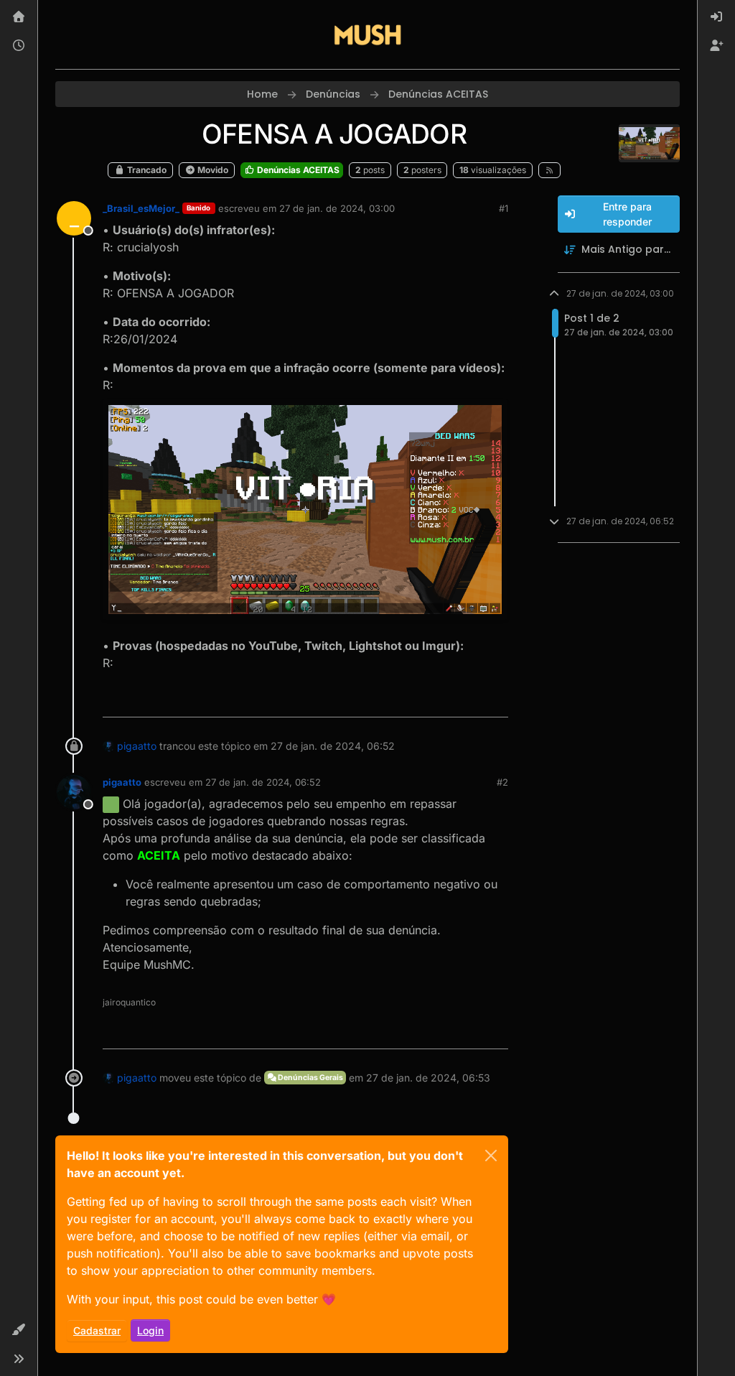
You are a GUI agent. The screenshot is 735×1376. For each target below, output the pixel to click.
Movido (211, 169)
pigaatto (136, 746)
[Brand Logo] (367, 34)
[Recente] (19, 45)
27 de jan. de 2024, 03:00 (337, 208)
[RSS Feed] (549, 170)
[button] (19, 1330)
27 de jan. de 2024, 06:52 (263, 782)
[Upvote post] (447, 700)
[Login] (716, 17)
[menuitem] (716, 17)
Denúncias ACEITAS (297, 169)
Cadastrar (97, 1330)
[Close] (491, 1155)
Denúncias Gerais (309, 1077)
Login (150, 1330)
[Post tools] (495, 700)
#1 (503, 208)
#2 (502, 782)
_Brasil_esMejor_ (141, 208)
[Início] (19, 17)
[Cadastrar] (716, 45)
